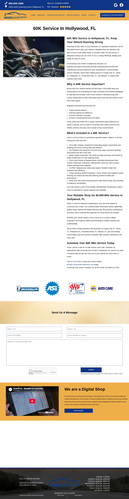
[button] (116, 5)
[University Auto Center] (15, 15)
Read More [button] (78, 410)
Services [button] (41, 15)
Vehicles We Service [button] (56, 15)
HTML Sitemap (78, 495)
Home (33, 15)
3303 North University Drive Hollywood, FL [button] (26, 7)
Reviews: (53, 7)
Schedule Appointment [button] (113, 15)
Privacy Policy (60, 495)
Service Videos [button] (73, 15)
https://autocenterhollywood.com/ (81, 264)
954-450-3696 (75, 261)
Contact (92, 15)
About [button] (84, 15)
